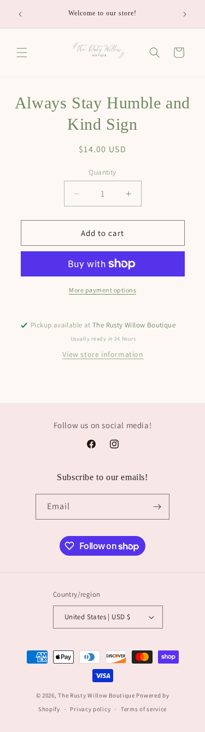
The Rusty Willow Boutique (96, 695)
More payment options (102, 290)
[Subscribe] (157, 507)
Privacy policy (90, 709)
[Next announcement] (185, 14)
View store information (102, 354)
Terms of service (144, 709)
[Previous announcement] (20, 14)
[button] (22, 53)
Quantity (102, 172)
